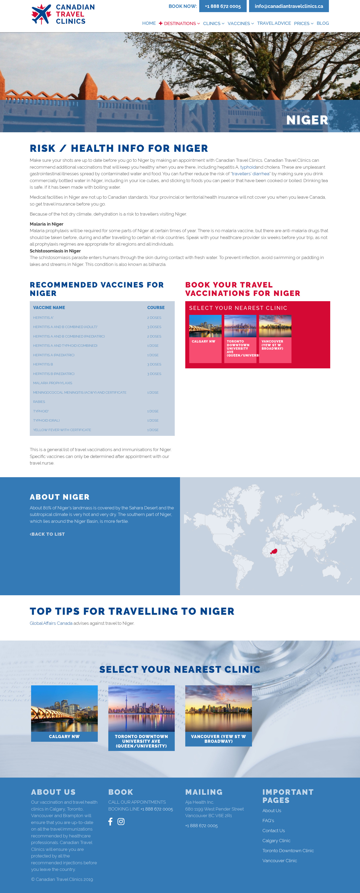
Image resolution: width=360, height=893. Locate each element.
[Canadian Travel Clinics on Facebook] (110, 821)
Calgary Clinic (276, 840)
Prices (301, 23)
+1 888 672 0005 (223, 6)
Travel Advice (274, 23)
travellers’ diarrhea (250, 173)
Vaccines (239, 23)
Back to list (48, 534)
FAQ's (268, 820)
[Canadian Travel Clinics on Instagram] (121, 821)
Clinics (211, 23)
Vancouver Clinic (279, 860)
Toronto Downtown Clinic (288, 850)
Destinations (180, 23)
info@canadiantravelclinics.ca (289, 6)
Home (149, 23)
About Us (271, 810)
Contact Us (273, 830)
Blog (323, 23)
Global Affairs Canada (51, 623)
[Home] (63, 14)
